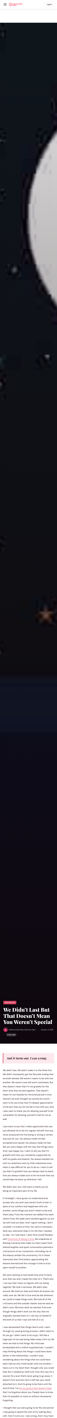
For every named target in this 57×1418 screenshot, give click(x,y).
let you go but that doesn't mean (35, 1388)
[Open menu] (5, 4)
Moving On (10, 1002)
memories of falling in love (21, 1239)
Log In (49, 4)
